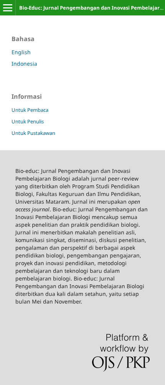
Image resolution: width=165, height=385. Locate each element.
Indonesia (24, 63)
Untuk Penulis (28, 121)
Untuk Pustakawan (33, 132)
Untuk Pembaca (30, 109)
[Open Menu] (7, 7)
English (21, 52)
